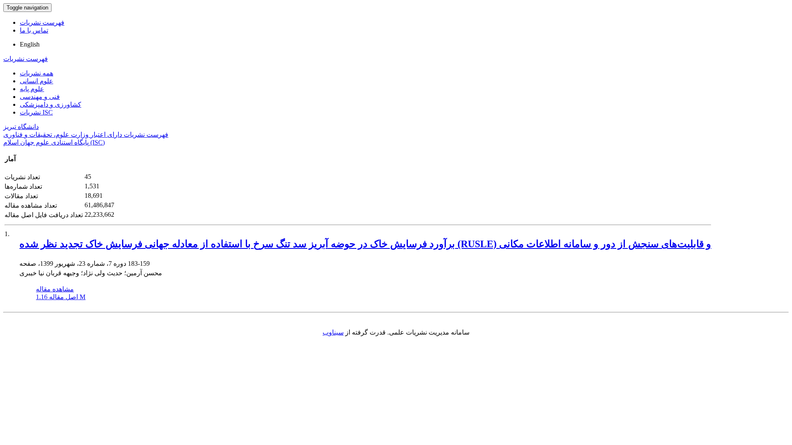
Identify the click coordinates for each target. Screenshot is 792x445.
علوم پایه (32, 88)
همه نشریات (36, 73)
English (30, 44)
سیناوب (333, 332)
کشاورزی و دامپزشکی (50, 104)
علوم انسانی (36, 80)
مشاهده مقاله (55, 289)
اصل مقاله (60, 296)
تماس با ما (34, 30)
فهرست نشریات (42, 22)
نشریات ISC (36, 112)
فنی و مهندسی (40, 96)
